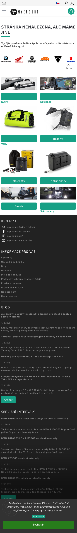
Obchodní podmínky (12, 261)
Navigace (45, 101)
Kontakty (6, 257)
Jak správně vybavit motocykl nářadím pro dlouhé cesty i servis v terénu (36, 315)
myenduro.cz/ (15, 235)
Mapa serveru (9, 296)
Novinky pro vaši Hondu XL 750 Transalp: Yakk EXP (32, 356)
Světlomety (47, 211)
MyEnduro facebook (18, 231)
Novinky (6, 270)
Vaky (4, 143)
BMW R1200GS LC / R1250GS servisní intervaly (29, 438)
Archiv (8, 399)
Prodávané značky (12, 287)
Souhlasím (38, 525)
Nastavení (38, 516)
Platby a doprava (11, 283)
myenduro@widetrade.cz (21, 226)
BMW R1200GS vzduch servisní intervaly (25, 478)
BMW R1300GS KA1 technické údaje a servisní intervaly (34, 418)
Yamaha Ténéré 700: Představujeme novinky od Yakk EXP (36, 336)
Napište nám (8, 291)
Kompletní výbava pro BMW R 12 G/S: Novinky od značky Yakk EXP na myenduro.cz (35, 378)
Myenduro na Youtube (19, 240)
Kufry (4, 101)
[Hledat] (66, 3)
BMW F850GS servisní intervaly (20, 458)
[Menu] (4, 10)
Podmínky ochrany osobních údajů (21, 278)
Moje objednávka (11, 274)
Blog (4, 266)
